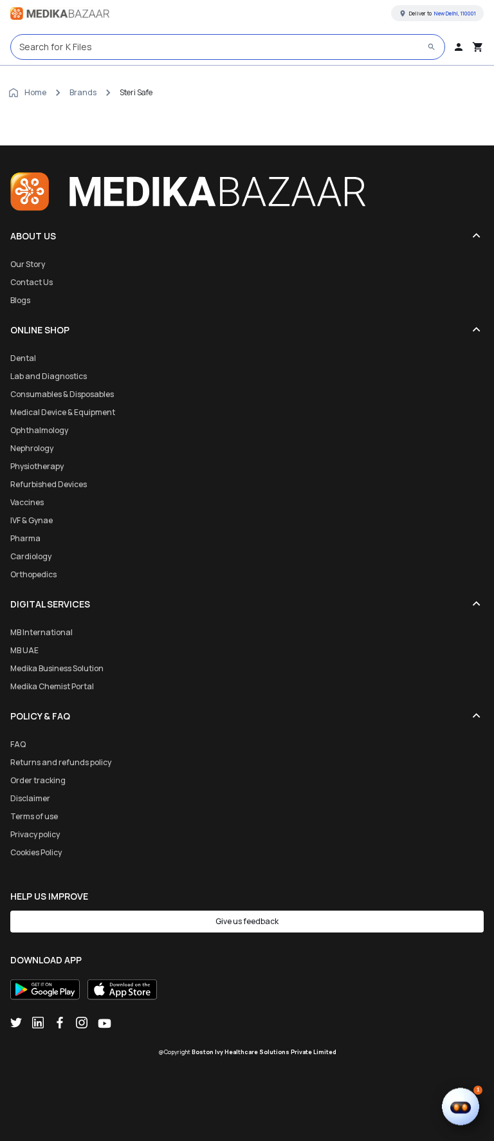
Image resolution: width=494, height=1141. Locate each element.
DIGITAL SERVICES (50, 604)
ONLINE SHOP (39, 330)
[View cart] (478, 47)
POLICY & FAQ (40, 716)
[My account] (458, 47)
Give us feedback (247, 921)
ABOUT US (33, 236)
